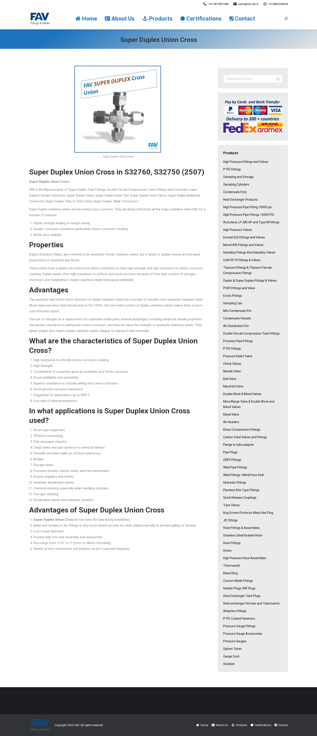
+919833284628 (278, 4)
